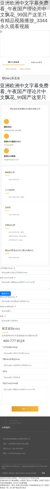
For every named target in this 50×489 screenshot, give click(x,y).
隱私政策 (12, 473)
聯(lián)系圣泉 (13, 62)
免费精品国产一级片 (7, 485)
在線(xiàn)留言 (36, 62)
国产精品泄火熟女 (19, 488)
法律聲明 (5, 473)
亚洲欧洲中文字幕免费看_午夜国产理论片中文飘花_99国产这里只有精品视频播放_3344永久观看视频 (24, 14)
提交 (23, 409)
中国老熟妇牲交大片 (36, 485)
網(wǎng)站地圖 (31, 473)
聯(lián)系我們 (25, 69)
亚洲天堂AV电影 (22, 485)
